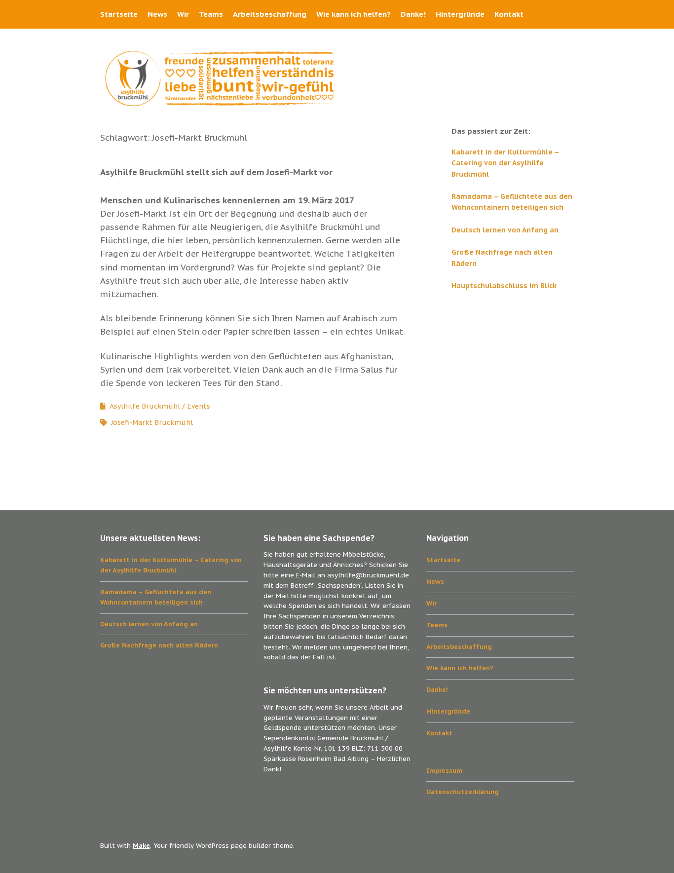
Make (141, 845)
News (157, 14)
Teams (211, 14)
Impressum (444, 770)
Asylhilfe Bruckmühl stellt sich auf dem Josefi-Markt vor (216, 172)
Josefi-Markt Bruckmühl (152, 422)
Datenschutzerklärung (462, 792)
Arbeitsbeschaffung (269, 14)
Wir (183, 14)
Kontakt (509, 14)
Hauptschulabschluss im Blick (504, 285)
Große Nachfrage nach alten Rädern (159, 645)
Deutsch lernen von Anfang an (505, 230)
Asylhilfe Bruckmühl (145, 406)
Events (198, 406)
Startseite (119, 14)
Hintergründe (460, 14)
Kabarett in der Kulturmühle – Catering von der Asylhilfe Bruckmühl (505, 163)
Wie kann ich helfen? (353, 14)
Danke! (413, 14)
